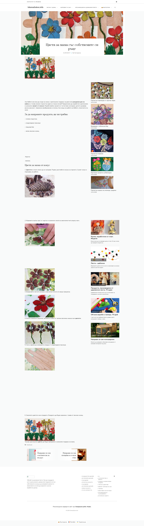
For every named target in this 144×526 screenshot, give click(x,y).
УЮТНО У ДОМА (51, 7)
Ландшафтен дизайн (88, 476)
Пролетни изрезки (97, 154)
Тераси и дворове (103, 484)
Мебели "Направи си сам (105, 486)
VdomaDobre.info (74, 510)
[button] (115, 7)
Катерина (77, 53)
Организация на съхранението (102, 493)
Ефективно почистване (104, 490)
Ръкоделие (85, 480)
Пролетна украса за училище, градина (103, 190)
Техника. (100, 488)
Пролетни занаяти (87, 482)
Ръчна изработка (87, 490)
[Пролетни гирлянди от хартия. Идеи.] (102, 91)
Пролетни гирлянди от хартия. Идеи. (103, 100)
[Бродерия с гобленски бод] (102, 114)
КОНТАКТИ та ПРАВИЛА (34, 1)
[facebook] (116, 1)
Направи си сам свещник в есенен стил (68, 455)
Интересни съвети (103, 495)
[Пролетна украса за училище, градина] (102, 182)
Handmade (29, 445)
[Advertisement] (57, 89)
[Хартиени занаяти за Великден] (102, 164)
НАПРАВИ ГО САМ (66, 7)
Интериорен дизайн (87, 478)
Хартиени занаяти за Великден (101, 173)
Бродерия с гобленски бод (99, 126)
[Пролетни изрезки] (102, 141)
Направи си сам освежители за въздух (44, 455)
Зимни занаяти (86, 488)
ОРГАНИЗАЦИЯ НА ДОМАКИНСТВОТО (86, 7)
